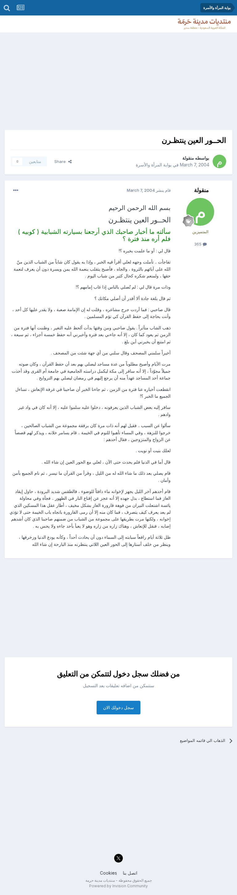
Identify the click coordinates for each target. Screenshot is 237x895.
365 (198, 244)
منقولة (188, 158)
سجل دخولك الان (118, 707)
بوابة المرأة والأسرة (154, 164)
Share (61, 161)
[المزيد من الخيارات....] (16, 190)
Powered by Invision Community (118, 886)
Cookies (108, 873)
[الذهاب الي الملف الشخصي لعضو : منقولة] (219, 161)
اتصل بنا (130, 873)
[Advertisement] (118, 79)
